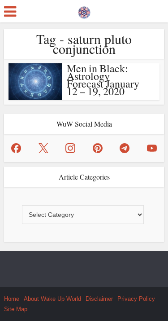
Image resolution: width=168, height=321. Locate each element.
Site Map (15, 309)
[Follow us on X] (43, 148)
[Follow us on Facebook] (16, 148)
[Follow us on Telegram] (124, 148)
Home (11, 298)
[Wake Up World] (84, 10)
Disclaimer (99, 298)
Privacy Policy (136, 298)
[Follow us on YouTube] (152, 148)
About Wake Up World (52, 298)
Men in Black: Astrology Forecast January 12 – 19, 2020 (103, 79)
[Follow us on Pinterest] (98, 148)
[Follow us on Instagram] (70, 148)
